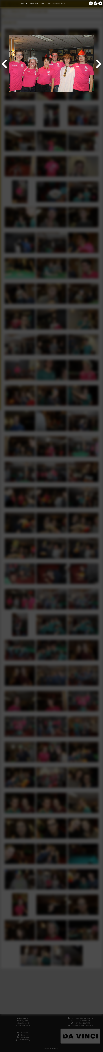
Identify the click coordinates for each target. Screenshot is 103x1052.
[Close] (100, 3)
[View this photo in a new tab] (96, 3)
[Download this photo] (91, 3)
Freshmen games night (56, 3)
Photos (22, 3)
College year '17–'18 (36, 3)
